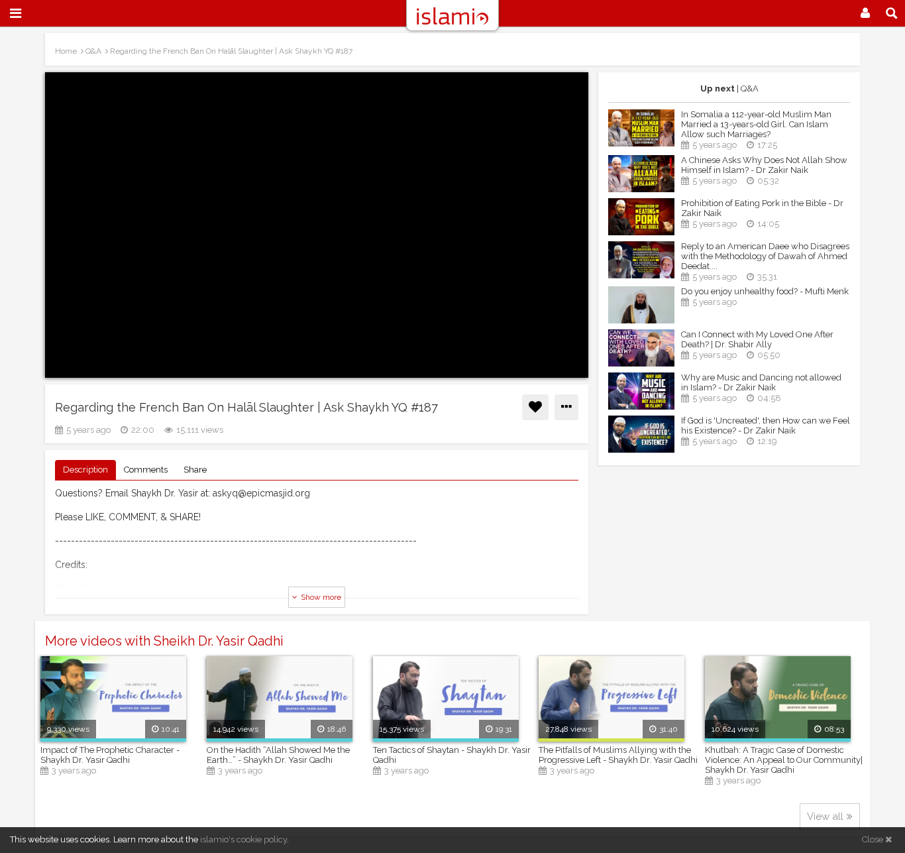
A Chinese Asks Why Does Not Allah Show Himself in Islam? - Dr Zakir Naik (764, 165)
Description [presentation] (85, 470)
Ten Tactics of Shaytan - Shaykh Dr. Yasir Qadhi (452, 755)
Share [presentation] (195, 470)
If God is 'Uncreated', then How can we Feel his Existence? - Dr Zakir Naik (765, 425)
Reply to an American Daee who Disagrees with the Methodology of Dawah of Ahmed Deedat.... (765, 256)
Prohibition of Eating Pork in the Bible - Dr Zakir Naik (762, 208)
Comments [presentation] (146, 470)
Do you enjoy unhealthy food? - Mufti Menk (765, 291)
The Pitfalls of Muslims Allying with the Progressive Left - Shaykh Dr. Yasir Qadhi (618, 755)
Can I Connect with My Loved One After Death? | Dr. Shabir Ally (757, 339)
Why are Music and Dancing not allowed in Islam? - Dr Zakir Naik (761, 382)
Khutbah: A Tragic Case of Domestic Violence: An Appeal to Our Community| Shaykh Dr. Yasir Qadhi (784, 760)
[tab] (85, 470)
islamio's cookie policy (243, 839)
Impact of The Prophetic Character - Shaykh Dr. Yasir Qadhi (110, 755)
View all (825, 817)
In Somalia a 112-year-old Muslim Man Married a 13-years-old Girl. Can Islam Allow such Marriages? (756, 124)
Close (873, 839)
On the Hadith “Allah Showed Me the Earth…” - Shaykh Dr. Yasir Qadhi (278, 755)
